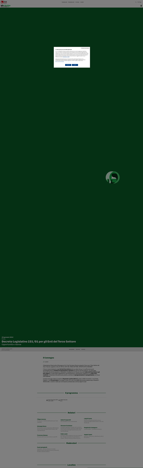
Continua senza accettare (85, 48)
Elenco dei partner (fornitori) (59, 61)
